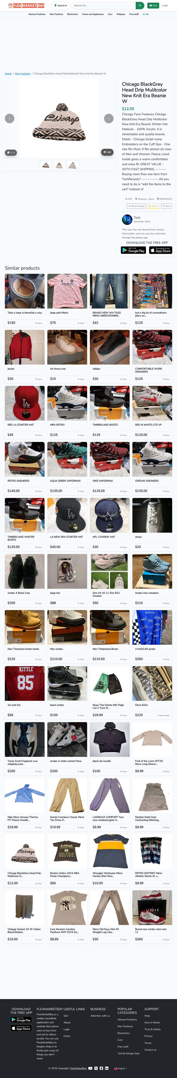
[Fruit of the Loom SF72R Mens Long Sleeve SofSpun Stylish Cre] (152, 739)
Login (165, 5)
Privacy (148, 1036)
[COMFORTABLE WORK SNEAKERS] (152, 347)
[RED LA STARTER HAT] (25, 403)
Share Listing (137, 206)
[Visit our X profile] (96, 1068)
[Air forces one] (67, 347)
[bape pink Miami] (67, 291)
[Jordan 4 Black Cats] (25, 571)
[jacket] (25, 347)
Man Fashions (56, 14)
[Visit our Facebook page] (101, 1068)
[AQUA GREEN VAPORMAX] (67, 459)
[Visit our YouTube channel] (90, 1068)
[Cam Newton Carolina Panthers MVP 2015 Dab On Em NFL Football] (67, 907)
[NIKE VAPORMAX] (110, 459)
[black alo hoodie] (110, 739)
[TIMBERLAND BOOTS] (110, 403)
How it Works (152, 1022)
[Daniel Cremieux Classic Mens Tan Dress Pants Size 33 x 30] (67, 795)
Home (8, 73)
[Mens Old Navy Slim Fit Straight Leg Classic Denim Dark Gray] (110, 907)
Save (168, 206)
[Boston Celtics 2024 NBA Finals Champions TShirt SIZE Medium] (67, 851)
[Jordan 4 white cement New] (67, 739)
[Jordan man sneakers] (152, 571)
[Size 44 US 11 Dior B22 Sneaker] (110, 571)
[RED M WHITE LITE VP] (152, 403)
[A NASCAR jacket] (152, 627)
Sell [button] (155, 5)
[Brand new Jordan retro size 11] (152, 907)
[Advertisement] (88, 44)
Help (147, 1015)
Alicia (151, 198)
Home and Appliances (93, 14)
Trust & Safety (153, 1029)
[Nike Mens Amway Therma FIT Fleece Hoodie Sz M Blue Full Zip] (25, 795)
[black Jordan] (67, 683)
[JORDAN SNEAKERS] (152, 459)
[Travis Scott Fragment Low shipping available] (25, 739)
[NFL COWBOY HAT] (110, 515)
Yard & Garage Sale (128, 1053)
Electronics (72, 14)
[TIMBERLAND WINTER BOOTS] (25, 515)
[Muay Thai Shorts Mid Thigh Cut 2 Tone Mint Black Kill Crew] (110, 683)
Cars (110, 14)
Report (155, 206)
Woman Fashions (37, 14)
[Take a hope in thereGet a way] (25, 291)
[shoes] (152, 515)
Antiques (121, 14)
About (67, 1022)
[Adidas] (110, 347)
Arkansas (142, 198)
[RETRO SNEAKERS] (25, 459)
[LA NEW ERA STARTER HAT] (67, 515)
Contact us (150, 1049)
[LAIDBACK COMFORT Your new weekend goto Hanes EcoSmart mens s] (110, 795)
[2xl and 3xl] (25, 683)
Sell (66, 1015)
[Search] (140, 5)
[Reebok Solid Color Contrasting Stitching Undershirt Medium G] (152, 795)
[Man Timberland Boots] (110, 627)
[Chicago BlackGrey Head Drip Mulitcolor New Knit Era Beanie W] (25, 851)
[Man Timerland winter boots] (25, 627)
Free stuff (134, 14)
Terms (148, 1043)
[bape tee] (67, 571)
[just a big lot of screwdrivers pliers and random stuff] (152, 291)
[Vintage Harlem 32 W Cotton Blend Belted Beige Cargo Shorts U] (25, 907)
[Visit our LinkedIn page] (106, 1068)
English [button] (121, 1068)
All (147, 14)
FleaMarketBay (78, 1068)
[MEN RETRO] (67, 403)
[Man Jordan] (67, 627)
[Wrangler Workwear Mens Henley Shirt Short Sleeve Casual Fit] (110, 851)
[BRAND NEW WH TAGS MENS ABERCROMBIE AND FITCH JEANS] (110, 291)
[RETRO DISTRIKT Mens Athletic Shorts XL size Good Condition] (152, 851)
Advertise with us (100, 1015)
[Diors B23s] (152, 683)
